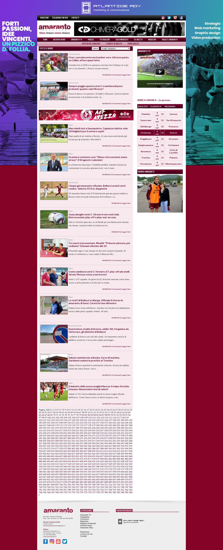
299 (114, 438)
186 (122, 425)
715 (122, 484)
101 (53, 417)
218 (65, 430)
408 (89, 451)
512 (44, 464)
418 (130, 451)
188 (130, 425)
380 (69, 448)
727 (77, 487)
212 (40, 430)
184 (114, 425)
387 (98, 448)
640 (98, 477)
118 (123, 417)
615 (89, 474)
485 (122, 458)
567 (81, 469)
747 (65, 489)
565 (73, 469)
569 (89, 469)
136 (106, 420)
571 (98, 469)
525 (98, 464)
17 (87, 409)
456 (98, 456)
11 (70, 409)
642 (106, 477)
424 (61, 453)
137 (110, 420)
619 (106, 474)
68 (48, 415)
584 (57, 471)
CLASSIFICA (155, 106)
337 (81, 443)
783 (118, 492)
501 (94, 461)
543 (77, 466)
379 (65, 448)
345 (114, 443)
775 (85, 492)
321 (110, 440)
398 (49, 451)
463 (126, 456)
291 (81, 438)
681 (77, 482)
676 (57, 482)
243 (73, 433)
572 (102, 469)
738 (122, 487)
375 (49, 448)
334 (69, 443)
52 (94, 412)
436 (110, 453)
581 (44, 471)
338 (85, 443)
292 (85, 438)
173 (69, 425)
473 (73, 458)
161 (114, 422)
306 (49, 440)
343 (106, 443)
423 (57, 453)
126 (65, 420)
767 (53, 492)
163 (122, 422)
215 (53, 430)
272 (98, 435)
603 (40, 474)
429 (81, 453)
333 (65, 443)
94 (123, 415)
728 (81, 487)
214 (49, 430)
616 (94, 474)
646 (122, 477)
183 (110, 425)
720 (49, 487)
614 (85, 474)
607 (57, 474)
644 (114, 477)
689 (110, 482)
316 (89, 440)
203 (98, 427)
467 (49, 458)
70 (54, 415)
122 (49, 420)
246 (85, 433)
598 (114, 471)
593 (94, 471)
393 (122, 448)
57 (109, 412)
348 (126, 443)
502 (98, 461)
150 (69, 422)
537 (53, 466)
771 (69, 492)
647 (126, 477)
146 (53, 422)
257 (130, 433)
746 (61, 489)
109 (86, 417)
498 (81, 461)
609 (65, 474)
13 (76, 409)
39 (57, 412)
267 (77, 435)
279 (126, 435)
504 (106, 461)
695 (40, 484)
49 (86, 412)
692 (122, 482)
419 (40, 453)
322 (114, 440)
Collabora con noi (60, 18)
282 (44, 438)
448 (65, 456)
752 (85, 489)
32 (131, 409)
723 (61, 487)
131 (85, 420)
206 (110, 427)
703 (73, 484)
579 (130, 469)
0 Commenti (116, 75)
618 (102, 474)
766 (49, 492)
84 (94, 415)
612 (77, 474)
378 (61, 448)
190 (44, 427)
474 (77, 458)
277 (118, 435)
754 (94, 489)
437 (114, 453)
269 (85, 435)
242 (69, 433)
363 (94, 446)
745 (57, 489)
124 (57, 420)
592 (89, 471)
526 (102, 464)
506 (114, 461)
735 (110, 487)
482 (110, 458)
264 (65, 435)
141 (126, 420)
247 (89, 433)
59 (115, 412)
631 (61, 477)
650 (44, 479)
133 (94, 420)
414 (114, 451)
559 (49, 469)
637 (85, 477)
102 (57, 417)
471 (65, 458)
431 (89, 453)
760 (118, 489)
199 (81, 427)
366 (106, 446)
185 (118, 425)
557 (40, 469)
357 (69, 446)
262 (57, 435)
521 (81, 464)
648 (130, 477)
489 (44, 461)
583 (53, 471)
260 (49, 435)
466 (44, 458)
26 (113, 409)
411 (102, 451)
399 (53, 451)
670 (126, 479)
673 (44, 482)
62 (123, 412)
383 (81, 448)
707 (89, 484)
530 (118, 464)
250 (102, 433)
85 (97, 415)
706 (85, 484)
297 (106, 438)
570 (94, 469)
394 (126, 448)
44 (71, 412)
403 (69, 451)
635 (77, 477)
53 (97, 412)
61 (120, 412)
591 (85, 471)
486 (126, 458)
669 (122, 479)
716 (126, 484)
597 (110, 471)
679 (69, 482)
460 (114, 456)
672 (40, 482)
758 (110, 489)
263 (61, 435)
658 (77, 479)
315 (85, 440)
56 (106, 412)
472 (69, 458)
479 (98, 458)
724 (65, 487)
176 (81, 425)
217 (61, 430)
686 (98, 482)
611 (73, 474)
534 (40, 466)
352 (49, 446)
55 (103, 412)
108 (82, 417)
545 (85, 466)
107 (78, 417)
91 (115, 415)
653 (57, 479)
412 (106, 451)
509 (126, 461)
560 (53, 469)
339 (89, 443)
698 (53, 484)
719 (44, 487)
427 (73, 453)
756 (102, 489)
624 (126, 474)
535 (44, 466)
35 (45, 412)
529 (114, 464)
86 (100, 415)
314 (81, 440)
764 (40, 492)
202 (94, 427)
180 (98, 425)
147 (57, 422)
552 (114, 466)
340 (94, 443)
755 (98, 489)
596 (106, 471)
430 (85, 453)
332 (61, 443)
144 (44, 422)
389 (106, 448)
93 (120, 415)
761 (122, 489)
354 (57, 446)
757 (106, 489)
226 (98, 430)
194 (61, 427)
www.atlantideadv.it (49, 536)
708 (94, 484)
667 (114, 479)
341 (98, 443)
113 (102, 417)
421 (49, 453)
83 (92, 415)
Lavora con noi (86, 534)
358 (73, 446)
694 (130, 482)
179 (94, 425)
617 (98, 474)
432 (94, 453)
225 (94, 430)
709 (98, 484)
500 (89, 461)
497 (77, 461)
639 (94, 477)
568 (85, 469)
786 (130, 492)
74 (66, 415)
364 (98, 446)
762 (126, 489)
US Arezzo (84, 519)
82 (89, 415)
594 (98, 471)
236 (44, 433)
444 (49, 456)
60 (118, 412)
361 (85, 446)
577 (122, 469)
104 (65, 417)
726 (73, 487)
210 (126, 427)
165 (130, 422)
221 (77, 430)
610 (69, 474)
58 (112, 412)
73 (63, 415)
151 (73, 422)
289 (73, 438)
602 (130, 471)
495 (69, 461)
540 (65, 466)
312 (73, 440)
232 (122, 430)
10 (67, 409)
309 (61, 440)
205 (106, 427)
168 (49, 425)
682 (81, 482)
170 (57, 425)
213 (44, 430)
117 (119, 417)
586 (65, 471)
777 (94, 492)
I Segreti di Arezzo (114, 43)
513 (49, 464)
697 (49, 484)
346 (118, 443)
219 (69, 430)
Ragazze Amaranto (170, 39)
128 (73, 420)
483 (114, 458)
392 (118, 448)
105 (69, 417)
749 (73, 489)
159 (106, 422)
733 (102, 487)
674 (49, 482)
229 (110, 430)
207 (114, 427)
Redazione (44, 18)
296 (102, 438)
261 (53, 435)
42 (66, 412)
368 (114, 446)
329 (49, 443)
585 (61, 471)
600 (122, 471)
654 (61, 479)
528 (110, 464)
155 (89, 422)
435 (106, 453)
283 (49, 438)
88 (106, 415)
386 (94, 448)
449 (69, 456)
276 (114, 435)
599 (118, 471)
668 (118, 479)
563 (65, 469)
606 (53, 474)
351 (44, 446)
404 (73, 451)
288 (69, 438)
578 (126, 469)
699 (57, 484)
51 (92, 412)
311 (69, 440)
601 (126, 471)
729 (85, 487)
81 (86, 415)
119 (127, 417)
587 (69, 471)
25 (111, 409)
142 (130, 420)
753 (89, 489)
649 (40, 479)
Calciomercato (122, 39)
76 (71, 415)
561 (57, 469)
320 (106, 440)
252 (110, 433)
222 (81, 430)
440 (126, 453)
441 (130, 453)
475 (81, 458)
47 (80, 412)
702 (69, 484)
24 (108, 409)
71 (57, 415)
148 (61, 422)
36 (48, 412)
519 (73, 464)
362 (89, 446)
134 (98, 420)
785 (126, 492)
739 (126, 487)
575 (114, 469)
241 (65, 433)
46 (77, 412)
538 (57, 466)
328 (44, 443)
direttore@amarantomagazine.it (54, 525)
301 (122, 438)
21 (99, 409)
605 (49, 474)
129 (77, 420)
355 (61, 446)
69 (51, 415)
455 (94, 456)
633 (69, 477)
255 (122, 433)
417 (126, 451)
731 (94, 487)
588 (73, 471)
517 (65, 464)
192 (53, 427)
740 (130, 487)
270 (89, 435)
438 (118, 453)
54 (100, 412)
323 (118, 440)
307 (53, 440)
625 (130, 474)
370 (122, 446)
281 (40, 438)
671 (130, 479)
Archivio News (59, 39)
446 (57, 456)
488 (40, 461)
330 (53, 443)
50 (89, 412)
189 (40, 427)
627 (44, 477)
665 (106, 479)
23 (105, 409)
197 (73, 427)
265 (69, 435)
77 (74, 415)
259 (44, 435)
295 (98, 438)
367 (110, 446)
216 (57, 430)
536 (49, 466)
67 (45, 415)
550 (106, 466)
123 (53, 420)
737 (118, 487)
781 (110, 492)
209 (122, 427)
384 (85, 448)
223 (85, 430)
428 (77, 453)
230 (114, 430)
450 (73, 456)
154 (85, 422)
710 (102, 484)
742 (44, 489)
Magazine (152, 39)
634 (73, 477)
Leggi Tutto (126, 75)
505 (110, 461)
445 (53, 456)
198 (77, 427)
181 (102, 425)
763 (130, 489)
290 (77, 438)
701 (65, 484)
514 (53, 464)
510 (130, 461)
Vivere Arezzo (133, 43)
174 (73, 425)
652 (53, 479)
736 (114, 487)
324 (122, 440)
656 (69, 479)
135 (102, 420)
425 (65, 453)
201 (89, 427)
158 (102, 422)
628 (49, 477)
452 (81, 456)
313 (77, 440)
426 (69, 453)
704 (77, 484)
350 (40, 446)
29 (122, 409)
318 (98, 440)
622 (118, 474)
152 (77, 422)
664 (102, 479)
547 (94, 466)
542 (73, 466)
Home (45, 39)
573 (106, 469)
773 (77, 492)
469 (57, 458)
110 (90, 417)
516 (61, 464)
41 (63, 412)
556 (130, 466)
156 (94, 422)
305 (44, 440)
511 (40, 464)
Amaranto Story (86, 528)
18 (90, 409)
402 (65, 451)
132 (89, 420)
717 (130, 484)
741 (40, 489)
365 (102, 446)
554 (122, 466)
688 (106, 482)
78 (77, 415)
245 (81, 433)
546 (89, 466)
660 (85, 479)
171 (61, 425)
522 (85, 464)
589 (77, 471)
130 (81, 420)
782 (114, 492)
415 (118, 451)
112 (98, 417)
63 (126, 412)
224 (89, 430)
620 (110, 474)
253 (114, 433)
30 (125, 409)
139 (118, 420)
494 (65, 461)
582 (49, 471)
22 (102, 409)
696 (44, 484)
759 (114, 489)
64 (129, 412)
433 (98, 453)
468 (53, 458)
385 (89, 448)
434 (102, 453)
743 (49, 489)
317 (94, 440)
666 (110, 479)
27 (116, 409)
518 (69, 464)
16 (85, 409)
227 (102, 430)
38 (54, 412)
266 (73, 435)
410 (98, 451)
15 (82, 409)
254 (118, 433)
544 (81, 466)
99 (45, 417)
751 (81, 489)
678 (65, 482)
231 (118, 430)
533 (130, 464)
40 (60, 412)
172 (65, 425)
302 (126, 438)
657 (73, 479)
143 (40, 422)
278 (122, 435)
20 (96, 409)
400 (57, 451)
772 (73, 492)
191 (49, 427)
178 (89, 425)
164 (126, 422)
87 (103, 415)
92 (118, 415)
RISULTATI (143, 106)
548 (98, 466)
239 (57, 433)
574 (110, 469)
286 (61, 438)
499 (85, 461)
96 (129, 415)
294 (94, 438)
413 (110, 451)
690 (114, 482)
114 (106, 417)
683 (85, 482)
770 (65, 492)
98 (43, 417)
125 (61, 420)
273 (102, 435)
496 (73, 461)
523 (89, 464)
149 (65, 422)
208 (118, 427)
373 (40, 448)
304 (40, 440)
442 (40, 456)
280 (130, 435)
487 (130, 458)
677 (61, 482)
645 (118, 477)
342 (102, 443)
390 (110, 448)
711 (106, 484)
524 (94, 464)
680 (73, 482)
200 (85, 427)
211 (130, 427)
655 (65, 479)
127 (69, 420)
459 (110, 456)
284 (53, 438)
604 (44, 474)
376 (53, 448)
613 (81, 474)
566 (77, 469)
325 (126, 440)
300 (118, 438)
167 (44, 425)
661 (89, 479)
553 (118, 466)
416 (122, 451)
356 (65, 446)
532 (126, 464)
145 (49, 422)
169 (53, 425)
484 (118, 458)
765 (44, 492)
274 (106, 435)
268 (81, 435)
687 (102, 482)
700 (61, 484)
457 (102, 456)
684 (89, 482)
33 (40, 412)
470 (61, 458)
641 (102, 477)
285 (57, 438)
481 (106, 458)
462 (122, 456)
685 (94, 482)
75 (69, 415)
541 (69, 466)
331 (57, 443)
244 (77, 433)
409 (94, 451)
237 (49, 433)
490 (49, 461)
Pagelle (91, 39)
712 (110, 484)
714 (118, 484)
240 (61, 433)
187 (126, 425)
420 (44, 453)
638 (89, 477)
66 (43, 415)
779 (102, 492)
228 (106, 430)
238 (53, 433)
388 (102, 448)
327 (40, 443)
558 (44, 469)
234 (130, 430)
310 (65, 440)
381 (73, 448)
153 (81, 422)
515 (57, 464)
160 (110, 422)
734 (106, 487)
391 (114, 448)
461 (118, 456)
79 (80, 415)
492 (57, 461)
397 (44, 451)
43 (69, 412)
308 (57, 440)
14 (79, 409)
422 (53, 453)
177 (85, 425)
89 (109, 415)
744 (53, 489)
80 (83, 415)
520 (77, 464)
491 (53, 461)
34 (43, 412)
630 (57, 477)
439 (122, 453)
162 (118, 422)
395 (130, 448)
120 (40, 420)
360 (81, 446)
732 (98, 487)
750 (77, 489)
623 (122, 474)
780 (106, 492)
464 (130, 456)
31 (128, 409)
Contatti (75, 18)
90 (112, 415)
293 (89, 438)
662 (94, 479)
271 (94, 435)
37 (51, 412)
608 (61, 474)
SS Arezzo (138, 39)
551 (110, 466)
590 (81, 471)
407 (85, 451)
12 (73, 409)
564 (69, 469)
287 (65, 438)
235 (40, 433)
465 (40, 458)
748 (69, 489)
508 (122, 461)
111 (94, 417)
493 (61, 461)
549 (102, 466)
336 (77, 443)
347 (122, 443)
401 (61, 451)
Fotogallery (105, 39)
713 (114, 484)
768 (57, 492)
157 (98, 422)
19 (93, 409)
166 (40, 425)
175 (77, 425)
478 (94, 458)
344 (110, 443)
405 (77, 451)
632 (65, 477)
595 (102, 471)
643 (110, 477)
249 (98, 433)
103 (61, 417)
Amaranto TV (76, 39)
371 (126, 446)
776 (89, 492)
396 (40, 451)
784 (122, 492)
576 (118, 469)
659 (81, 479)
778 (98, 492)
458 (106, 456)
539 (61, 466)
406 (81, 451)
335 (73, 443)
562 (61, 469)
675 (53, 482)
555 (126, 466)
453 (85, 456)
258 (40, 435)
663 (98, 479)
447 (61, 456)
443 (44, 456)
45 (74, 412)
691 (118, 482)
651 (49, 479)
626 (40, 477)
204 (102, 427)
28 (119, 409)
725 (69, 487)
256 (126, 433)
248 (94, 433)
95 (126, 415)
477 (89, 458)
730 (89, 487)
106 (74, 417)
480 (102, 458)
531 (122, 464)
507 (118, 461)
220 (73, 430)
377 (57, 448)
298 (110, 438)
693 (126, 482)
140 (122, 420)
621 (114, 474)
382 (77, 448)
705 (81, 484)
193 (57, 427)
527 (106, 464)
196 (69, 427)
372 (130, 446)
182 (106, 425)
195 (65, 427)
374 (44, 448)
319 (102, 440)
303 (130, 438)
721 (53, 487)
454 (89, 456)
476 (85, 458)
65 (40, 415)
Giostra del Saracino (91, 43)
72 (60, 415)
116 (115, 417)
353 (53, 446)
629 (53, 477)
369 (118, 446)
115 (110, 417)
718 (40, 487)
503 (102, 461)
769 (61, 492)
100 (49, 417)
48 (83, 412)
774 (81, 492)
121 (44, 420)
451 (77, 456)
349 (130, 443)
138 (114, 420)
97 (40, 417)
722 (57, 487)
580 (40, 471)
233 (126, 430)
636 (81, 477)
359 (77, 446)
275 (110, 435)
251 (106, 433)
